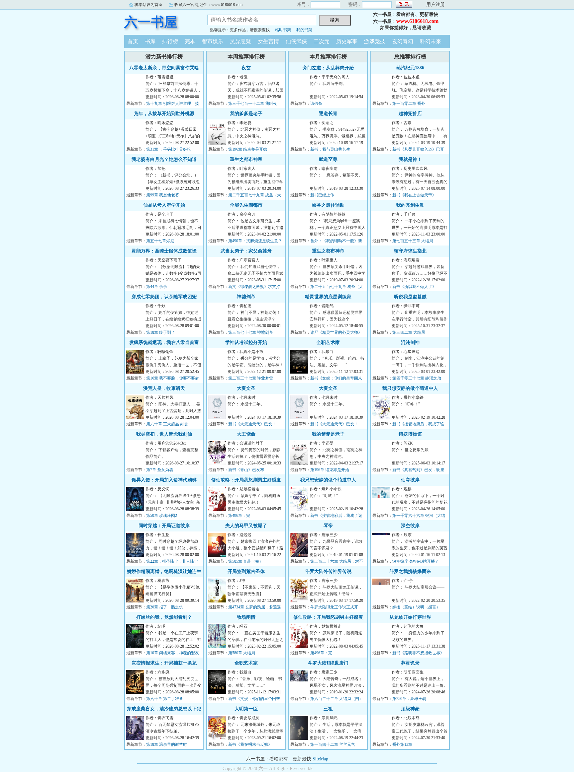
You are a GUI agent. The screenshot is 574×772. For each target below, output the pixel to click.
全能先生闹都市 (246, 205)
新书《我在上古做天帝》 (414, 195)
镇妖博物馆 (410, 434)
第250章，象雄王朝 (409, 698)
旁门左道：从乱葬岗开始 (328, 67)
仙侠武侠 (296, 41)
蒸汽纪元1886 (410, 67)
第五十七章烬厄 (160, 241)
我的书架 (304, 30)
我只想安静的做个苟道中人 (328, 479)
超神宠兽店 (410, 113)
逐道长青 (328, 113)
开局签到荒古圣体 (246, 571)
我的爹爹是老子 (246, 113)
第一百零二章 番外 (408, 103)
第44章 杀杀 (156, 286)
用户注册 (435, 4)
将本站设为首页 (148, 4)
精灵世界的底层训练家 (328, 296)
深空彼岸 (410, 525)
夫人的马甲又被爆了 (246, 525)
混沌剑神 (410, 342)
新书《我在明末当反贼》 (250, 744)
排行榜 (170, 41)
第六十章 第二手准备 (164, 698)
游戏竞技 (374, 41)
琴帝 (328, 525)
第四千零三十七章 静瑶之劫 (416, 378)
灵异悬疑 (240, 41)
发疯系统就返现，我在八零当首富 (164, 342)
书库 (150, 41)
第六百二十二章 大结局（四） (336, 698)
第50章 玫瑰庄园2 (161, 515)
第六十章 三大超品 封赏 (167, 424)
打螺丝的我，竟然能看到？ (164, 617)
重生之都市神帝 (246, 159)
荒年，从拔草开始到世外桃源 (164, 113)
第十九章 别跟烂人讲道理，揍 (172, 103)
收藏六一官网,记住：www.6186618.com (208, 4)
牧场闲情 (246, 617)
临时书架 (283, 30)
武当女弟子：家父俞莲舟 (246, 250)
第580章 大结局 (241, 653)
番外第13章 (402, 744)
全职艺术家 (246, 663)
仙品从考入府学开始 (164, 205)
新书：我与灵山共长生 (330, 149)
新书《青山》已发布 (246, 469)
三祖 (328, 708)
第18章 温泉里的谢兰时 (166, 744)
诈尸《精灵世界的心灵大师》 (336, 332)
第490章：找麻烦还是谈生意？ (255, 241)
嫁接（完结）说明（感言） (416, 607)
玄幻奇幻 (402, 41)
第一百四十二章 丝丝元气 (332, 744)
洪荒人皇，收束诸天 (164, 388)
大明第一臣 (246, 708)
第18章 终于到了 (160, 332)
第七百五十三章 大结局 (412, 241)
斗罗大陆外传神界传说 (328, 571)
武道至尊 (328, 159)
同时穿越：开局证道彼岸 (164, 525)
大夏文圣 (246, 388)
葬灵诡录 (410, 663)
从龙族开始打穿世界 (410, 617)
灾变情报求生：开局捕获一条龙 (164, 663)
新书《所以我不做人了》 (414, 286)
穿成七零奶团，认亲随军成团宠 (164, 296)
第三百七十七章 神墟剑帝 (250, 332)
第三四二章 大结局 (408, 332)
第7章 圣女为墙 (159, 469)
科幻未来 (430, 41)
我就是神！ (410, 159)
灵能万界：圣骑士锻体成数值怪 (164, 250)
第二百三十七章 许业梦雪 (250, 378)
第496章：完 (239, 515)
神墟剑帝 (246, 296)
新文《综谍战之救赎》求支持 (254, 286)
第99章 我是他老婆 (162, 195)
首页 (133, 41)
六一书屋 (150, 22)
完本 (190, 41)
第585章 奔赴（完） (245, 561)
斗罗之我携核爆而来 (410, 571)
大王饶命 (246, 434)
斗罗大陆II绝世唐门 (328, 663)
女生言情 (268, 41)
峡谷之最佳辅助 (328, 205)
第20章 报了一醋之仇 (164, 607)
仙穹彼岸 (410, 479)
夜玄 (246, 67)
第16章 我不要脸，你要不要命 (172, 378)
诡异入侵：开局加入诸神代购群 (164, 479)
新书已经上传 (322, 195)
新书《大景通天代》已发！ (252, 424)
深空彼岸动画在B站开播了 (415, 561)
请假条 (316, 103)
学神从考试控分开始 (246, 342)
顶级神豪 (410, 708)
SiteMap (320, 758)
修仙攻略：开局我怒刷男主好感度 (246, 479)
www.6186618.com (417, 21)
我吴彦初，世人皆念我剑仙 (164, 434)
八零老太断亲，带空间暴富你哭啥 (164, 67)
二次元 (322, 41)
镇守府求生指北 (410, 250)
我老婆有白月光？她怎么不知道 (164, 159)
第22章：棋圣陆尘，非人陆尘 (172, 561)
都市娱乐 (212, 41)
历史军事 (346, 41)
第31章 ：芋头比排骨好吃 (168, 149)
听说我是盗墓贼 (410, 296)
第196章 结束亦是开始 (247, 149)
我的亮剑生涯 (410, 205)
